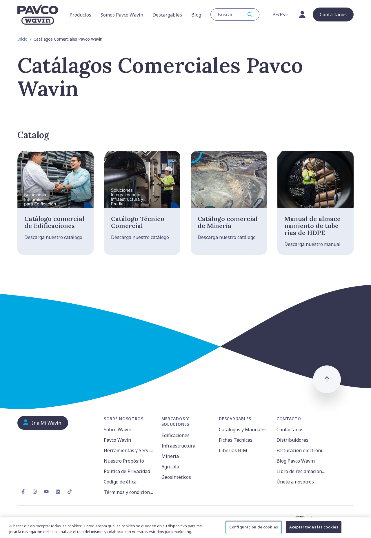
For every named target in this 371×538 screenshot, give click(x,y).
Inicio (22, 39)
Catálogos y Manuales (243, 429)
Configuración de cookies (253, 527)
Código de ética (120, 482)
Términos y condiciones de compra (129, 492)
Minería (170, 456)
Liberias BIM (233, 450)
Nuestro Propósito (124, 461)
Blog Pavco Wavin (296, 461)
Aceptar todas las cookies (313, 527)
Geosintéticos (176, 477)
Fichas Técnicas (235, 440)
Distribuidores (292, 440)
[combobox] (234, 14)
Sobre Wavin (117, 429)
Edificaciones (175, 435)
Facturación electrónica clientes (302, 450)
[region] (185, 527)
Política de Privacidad (127, 471)
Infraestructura (178, 446)
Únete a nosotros (295, 482)
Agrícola (170, 466)
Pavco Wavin (117, 440)
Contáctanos (290, 429)
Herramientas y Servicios (129, 450)
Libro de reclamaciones (302, 471)
